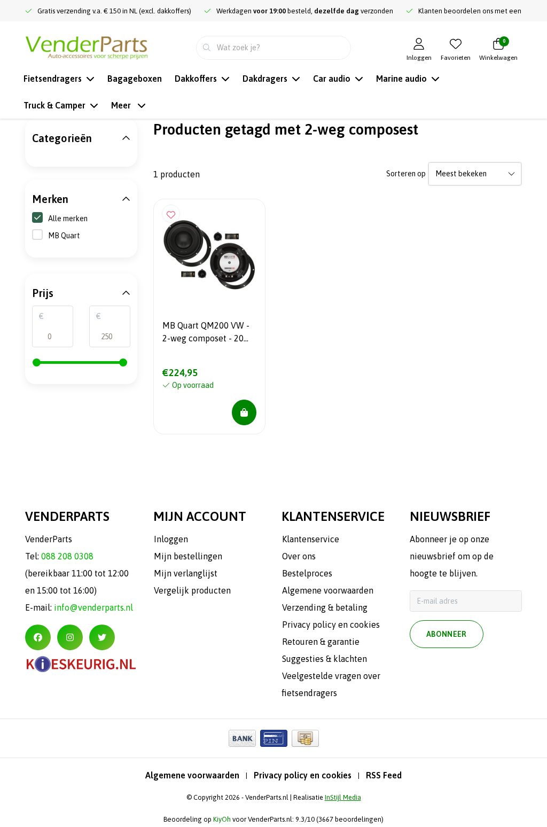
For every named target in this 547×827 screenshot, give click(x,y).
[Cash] (305, 738)
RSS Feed (384, 775)
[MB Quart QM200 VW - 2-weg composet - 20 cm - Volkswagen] (209, 254)
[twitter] (102, 637)
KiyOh (222, 819)
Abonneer (446, 634)
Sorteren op (406, 173)
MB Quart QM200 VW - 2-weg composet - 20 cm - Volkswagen (205, 333)
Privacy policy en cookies (302, 775)
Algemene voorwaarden (192, 775)
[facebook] (38, 637)
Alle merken (68, 218)
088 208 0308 (67, 556)
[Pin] (273, 738)
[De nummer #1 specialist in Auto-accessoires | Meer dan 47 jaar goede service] (86, 46)
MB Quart (64, 235)
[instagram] (70, 637)
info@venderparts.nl (93, 607)
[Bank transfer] (242, 738)
